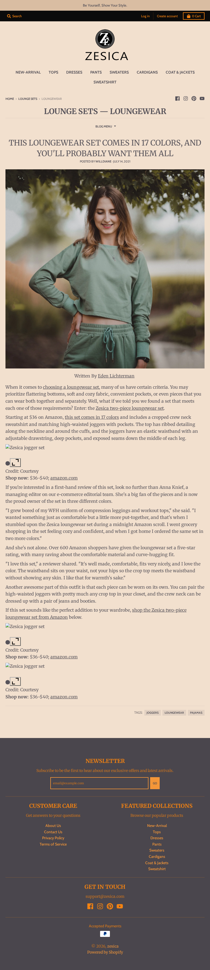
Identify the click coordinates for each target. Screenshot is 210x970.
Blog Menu (103, 126)
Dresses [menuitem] (74, 72)
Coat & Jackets (156, 862)
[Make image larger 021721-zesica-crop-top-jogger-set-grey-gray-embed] (15, 641)
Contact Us (53, 831)
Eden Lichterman (116, 376)
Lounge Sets (27, 99)
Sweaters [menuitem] (119, 72)
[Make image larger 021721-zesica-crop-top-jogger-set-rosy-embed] (15, 462)
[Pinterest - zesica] (193, 98)
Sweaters (156, 850)
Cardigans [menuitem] (147, 72)
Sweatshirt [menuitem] (105, 82)
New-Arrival (157, 825)
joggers (153, 713)
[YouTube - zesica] (202, 98)
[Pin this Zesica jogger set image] (7, 464)
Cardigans (157, 856)
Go (155, 783)
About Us (53, 825)
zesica (113, 946)
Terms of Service (53, 844)
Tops (157, 831)
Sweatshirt (157, 868)
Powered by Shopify (105, 952)
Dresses (156, 837)
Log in (145, 16)
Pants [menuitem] (96, 72)
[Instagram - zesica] (185, 98)
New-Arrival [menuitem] (28, 72)
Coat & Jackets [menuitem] (180, 72)
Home (9, 99)
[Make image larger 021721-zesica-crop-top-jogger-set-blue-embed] (15, 681)
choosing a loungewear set (71, 387)
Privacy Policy (53, 837)
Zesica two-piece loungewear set (130, 408)
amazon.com (64, 478)
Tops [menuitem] (53, 72)
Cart (196, 16)
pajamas (196, 713)
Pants (157, 844)
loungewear (174, 713)
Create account (167, 16)
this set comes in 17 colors (92, 417)
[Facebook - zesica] (177, 98)
